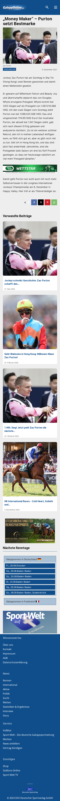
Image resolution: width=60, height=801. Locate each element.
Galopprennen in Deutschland (22, 559)
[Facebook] (34, 202)
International (9, 69)
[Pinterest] (47, 202)
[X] (41, 202)
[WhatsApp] (54, 202)
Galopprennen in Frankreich (21, 601)
